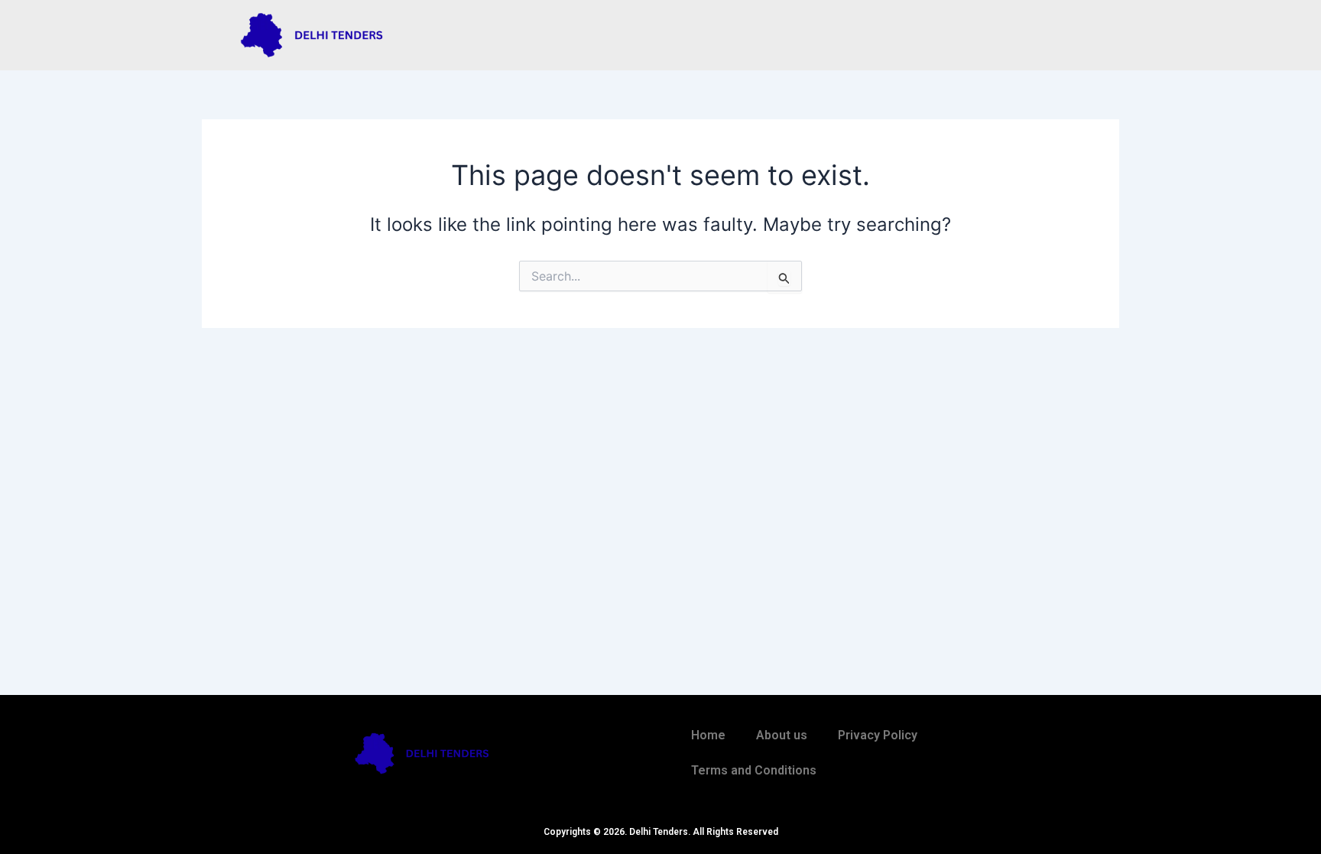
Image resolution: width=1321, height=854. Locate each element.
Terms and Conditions (753, 770)
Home (708, 735)
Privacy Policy (877, 735)
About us (781, 735)
